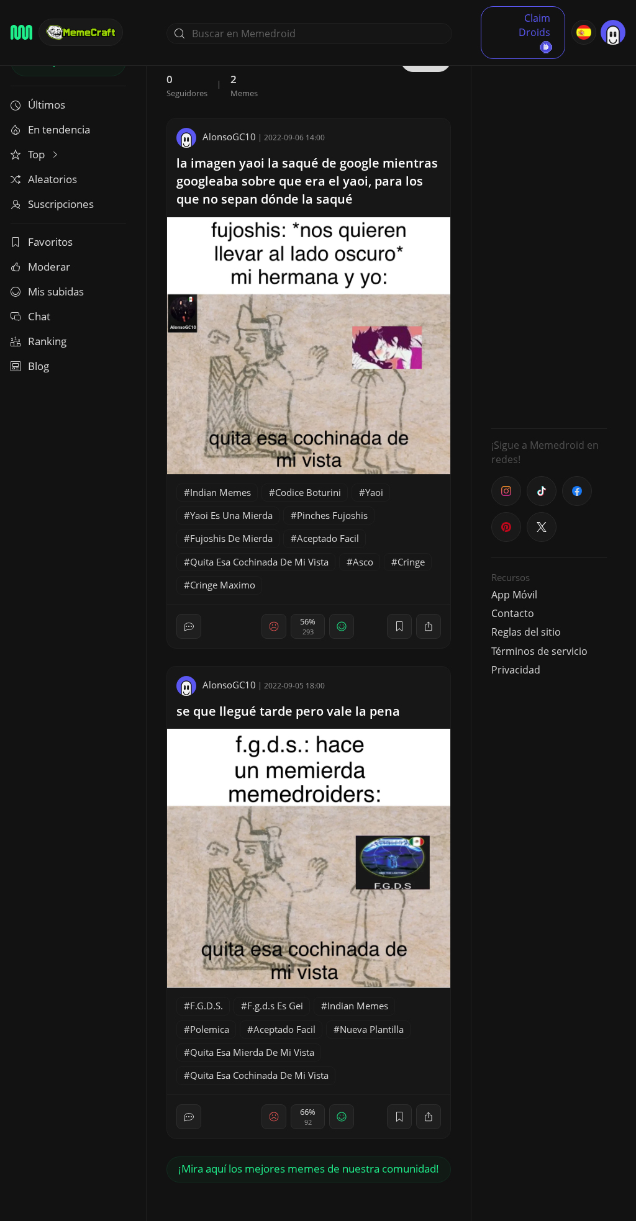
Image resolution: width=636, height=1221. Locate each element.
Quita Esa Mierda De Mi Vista (252, 1052)
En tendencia (59, 129)
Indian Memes (220, 492)
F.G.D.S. (206, 1005)
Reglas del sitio (526, 632)
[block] (428, 626)
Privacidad (515, 670)
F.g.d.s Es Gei (275, 1005)
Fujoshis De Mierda (231, 538)
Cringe (411, 562)
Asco (363, 562)
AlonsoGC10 (229, 136)
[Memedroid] (21, 32)
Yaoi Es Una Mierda (231, 515)
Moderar (49, 266)
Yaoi (374, 492)
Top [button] (37, 154)
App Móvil (514, 594)
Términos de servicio (539, 651)
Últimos (46, 104)
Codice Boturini (308, 492)
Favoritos (50, 242)
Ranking (47, 341)
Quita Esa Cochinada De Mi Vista (259, 562)
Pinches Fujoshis (332, 515)
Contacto (512, 613)
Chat (39, 316)
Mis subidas (56, 291)
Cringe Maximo (222, 585)
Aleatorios (52, 179)
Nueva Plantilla (372, 1029)
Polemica (209, 1029)
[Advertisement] (549, 233)
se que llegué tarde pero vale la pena (288, 711)
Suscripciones (61, 204)
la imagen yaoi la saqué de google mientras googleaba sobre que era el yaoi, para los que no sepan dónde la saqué (307, 181)
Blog (38, 366)
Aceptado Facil (328, 538)
